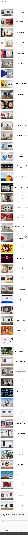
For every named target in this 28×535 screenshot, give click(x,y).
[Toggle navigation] (26, 1)
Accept (27, 533)
